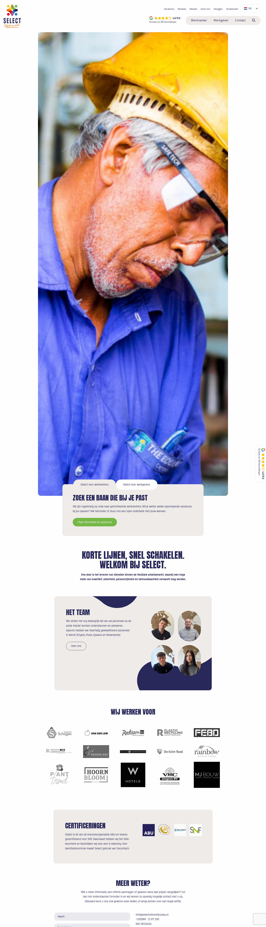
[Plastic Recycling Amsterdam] (170, 732)
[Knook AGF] (96, 751)
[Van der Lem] (96, 732)
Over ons (205, 8)
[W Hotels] (133, 774)
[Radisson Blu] (133, 732)
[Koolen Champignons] (133, 751)
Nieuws (193, 8)
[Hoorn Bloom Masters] (96, 774)
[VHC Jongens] (170, 774)
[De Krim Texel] (170, 751)
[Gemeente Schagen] (59, 732)
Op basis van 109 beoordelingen (162, 22)
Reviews (182, 8)
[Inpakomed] (59, 751)
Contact (240, 20)
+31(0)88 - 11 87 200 (147, 919)
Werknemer (199, 20)
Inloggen (218, 8)
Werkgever (221, 20)
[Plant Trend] (59, 774)
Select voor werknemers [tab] (95, 484)
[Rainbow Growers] (207, 751)
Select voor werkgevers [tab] (136, 484)
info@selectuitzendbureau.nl (152, 914)
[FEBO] (207, 732)
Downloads (232, 8)
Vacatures (169, 8)
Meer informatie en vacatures (95, 522)
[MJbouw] (207, 774)
